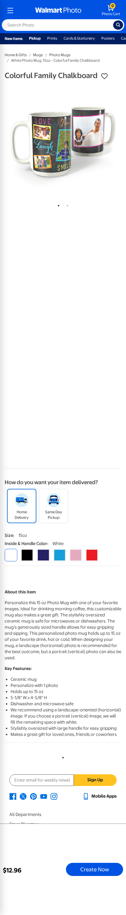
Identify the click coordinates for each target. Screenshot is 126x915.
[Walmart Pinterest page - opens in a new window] (33, 796)
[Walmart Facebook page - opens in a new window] (12, 796)
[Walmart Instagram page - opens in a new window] (53, 796)
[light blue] (59, 555)
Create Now (94, 869)
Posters (108, 38)
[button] (104, 76)
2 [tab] (66, 204)
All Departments (25, 814)
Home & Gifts (16, 55)
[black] (27, 555)
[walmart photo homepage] (58, 10)
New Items (14, 38)
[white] (11, 555)
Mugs (38, 55)
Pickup (35, 38)
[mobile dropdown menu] (10, 10)
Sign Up (95, 779)
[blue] (43, 555)
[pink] (75, 555)
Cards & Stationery (79, 38)
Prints (52, 38)
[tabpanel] (63, 142)
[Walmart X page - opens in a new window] (23, 796)
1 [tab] (57, 204)
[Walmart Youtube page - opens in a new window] (43, 796)
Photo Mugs (59, 55)
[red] (92, 555)
